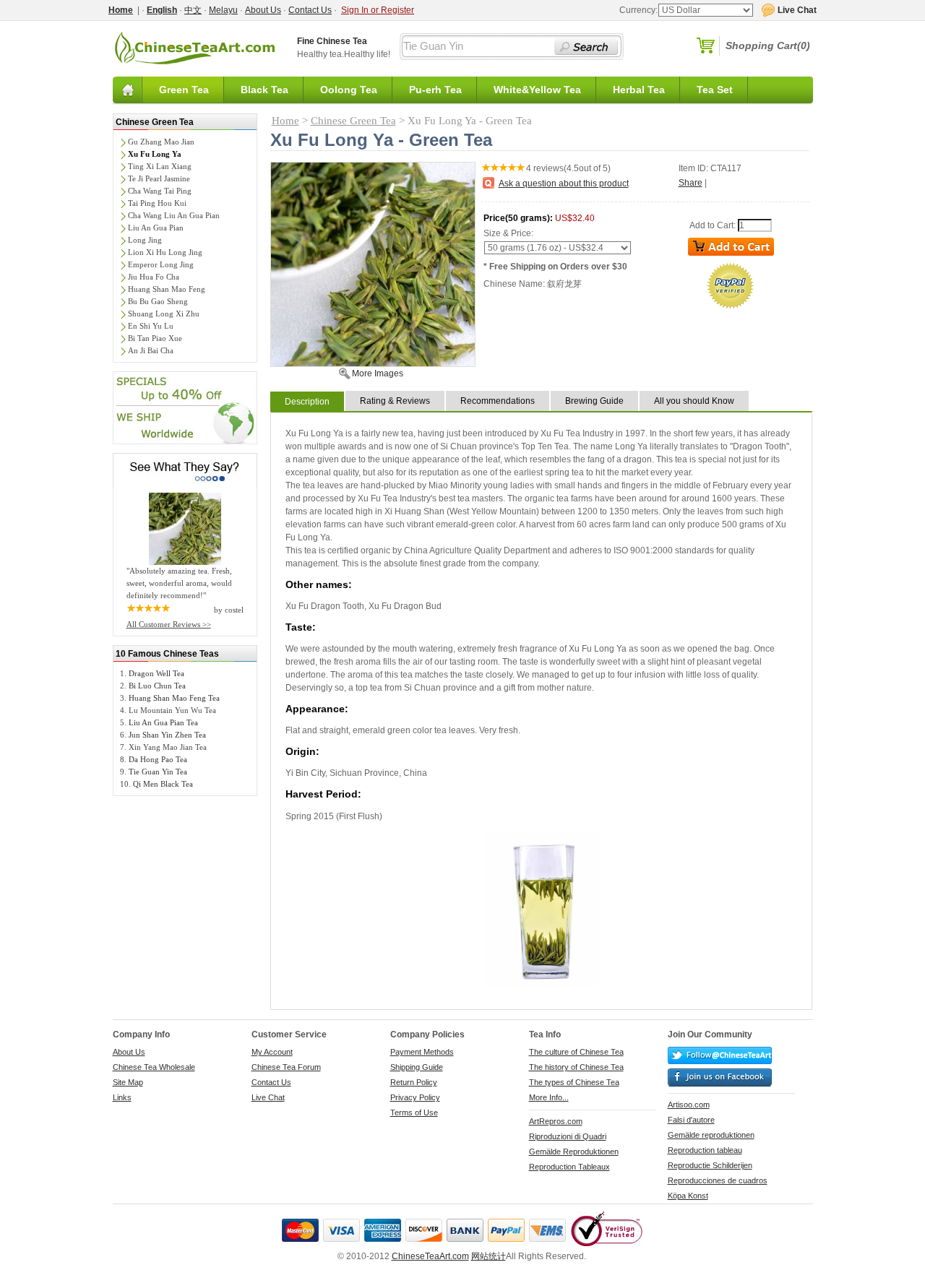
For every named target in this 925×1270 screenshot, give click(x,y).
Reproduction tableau (705, 1150)
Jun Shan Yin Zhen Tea (167, 734)
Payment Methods (422, 1051)
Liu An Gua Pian (156, 227)
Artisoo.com (689, 1104)
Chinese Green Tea (155, 122)
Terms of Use (414, 1112)
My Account (272, 1051)
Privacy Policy (415, 1097)
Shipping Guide (416, 1067)
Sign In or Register (377, 10)
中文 (193, 10)
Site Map (128, 1082)
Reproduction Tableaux (569, 1166)
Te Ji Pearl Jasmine (159, 178)
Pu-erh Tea (435, 89)
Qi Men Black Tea (163, 783)
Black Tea (264, 89)
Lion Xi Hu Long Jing (165, 252)
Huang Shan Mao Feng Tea (174, 698)
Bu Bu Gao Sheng (158, 301)
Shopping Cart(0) (768, 45)
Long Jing (145, 240)
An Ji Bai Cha (150, 350)
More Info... (549, 1097)
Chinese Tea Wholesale (154, 1067)
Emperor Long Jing (161, 264)
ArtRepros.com (555, 1121)
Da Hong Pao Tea (158, 759)
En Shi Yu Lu (150, 325)
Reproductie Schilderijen (710, 1165)
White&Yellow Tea (537, 89)
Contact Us (310, 10)
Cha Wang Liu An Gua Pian (174, 215)
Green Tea (184, 89)
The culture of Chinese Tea (576, 1051)
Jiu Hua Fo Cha (153, 276)
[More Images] (373, 363)
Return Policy (413, 1082)
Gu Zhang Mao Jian (161, 141)
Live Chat (268, 1097)
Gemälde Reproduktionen (574, 1151)
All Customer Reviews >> (168, 624)
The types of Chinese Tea (574, 1082)
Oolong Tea (348, 89)
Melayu (223, 10)
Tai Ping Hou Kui (157, 203)
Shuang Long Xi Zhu (163, 313)
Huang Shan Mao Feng (166, 289)
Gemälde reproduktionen (711, 1135)
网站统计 (488, 1256)
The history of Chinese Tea (576, 1067)
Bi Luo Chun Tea (157, 685)
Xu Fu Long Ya (154, 154)
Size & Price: (508, 233)
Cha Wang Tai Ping (160, 190)
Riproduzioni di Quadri (567, 1136)
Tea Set (715, 89)
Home (285, 120)
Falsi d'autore (691, 1119)
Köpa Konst (688, 1195)
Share (690, 183)
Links (122, 1097)
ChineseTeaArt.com (430, 1256)
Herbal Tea (639, 89)
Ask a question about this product (564, 183)
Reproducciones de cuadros (717, 1180)
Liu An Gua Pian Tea (163, 722)
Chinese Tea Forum (286, 1067)
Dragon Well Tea (156, 673)
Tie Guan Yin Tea (158, 771)
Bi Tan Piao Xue (155, 338)
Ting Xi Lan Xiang (160, 166)
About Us (263, 10)
